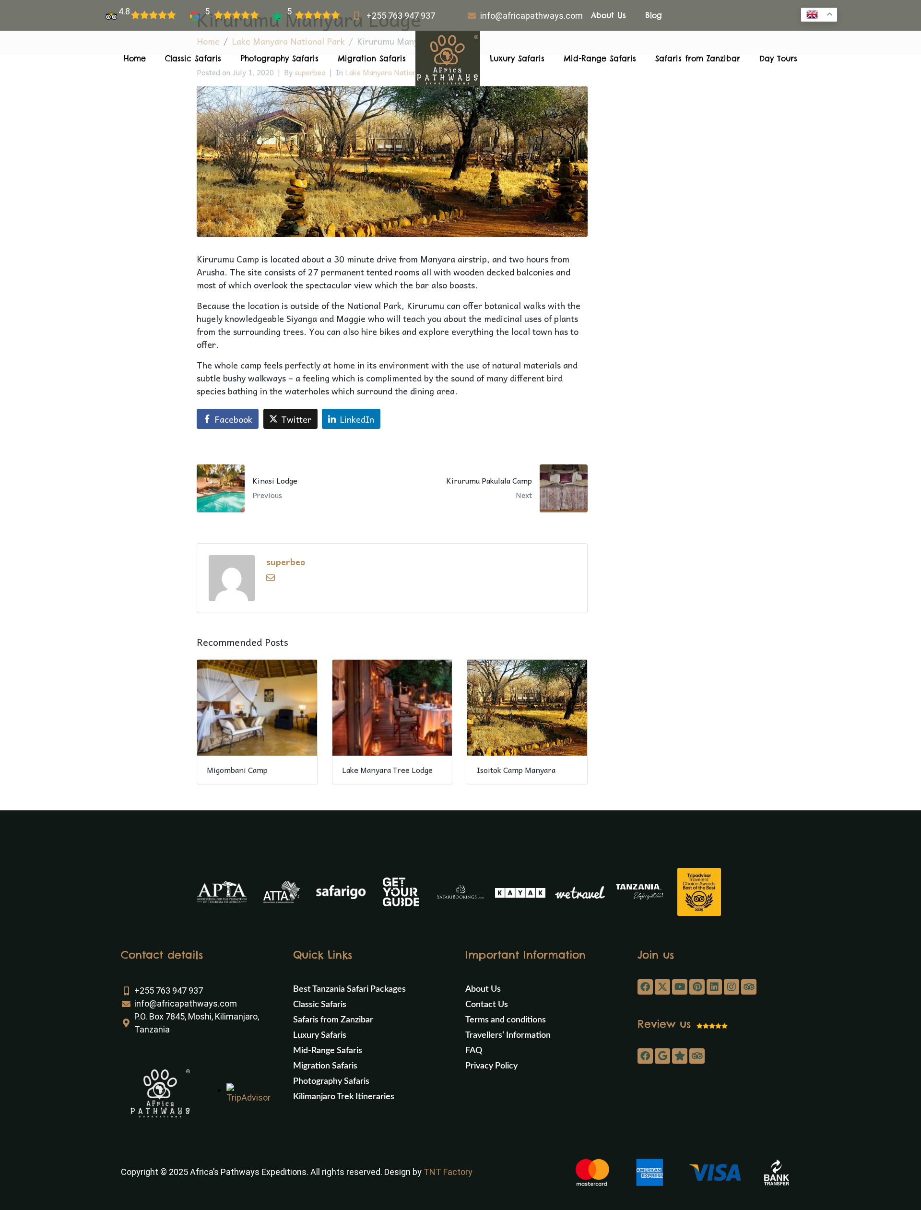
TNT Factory (448, 1172)
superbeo (285, 561)
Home (135, 58)
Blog (653, 15)
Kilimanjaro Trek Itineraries (343, 1096)
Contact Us (486, 1004)
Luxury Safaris (517, 58)
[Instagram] (731, 987)
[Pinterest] (697, 987)
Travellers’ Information (508, 1035)
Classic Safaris (193, 58)
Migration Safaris (372, 58)
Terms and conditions (505, 1020)
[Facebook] (645, 987)
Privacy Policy (491, 1066)
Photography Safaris (279, 58)
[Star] (679, 1056)
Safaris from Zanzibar (697, 58)
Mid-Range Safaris (600, 58)
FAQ (473, 1050)
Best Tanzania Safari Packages (349, 989)
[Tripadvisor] (748, 987)
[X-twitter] (662, 987)
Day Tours (778, 58)
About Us (608, 15)
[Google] (662, 1056)
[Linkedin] (714, 987)
